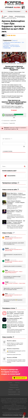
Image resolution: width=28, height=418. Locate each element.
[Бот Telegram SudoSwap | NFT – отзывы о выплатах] (4, 320)
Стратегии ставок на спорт (14, 394)
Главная (10, 382)
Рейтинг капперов (14, 385)
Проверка (10, 389)
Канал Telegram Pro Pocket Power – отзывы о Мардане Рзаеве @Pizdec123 (13, 272)
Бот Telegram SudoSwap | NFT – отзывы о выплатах (15, 319)
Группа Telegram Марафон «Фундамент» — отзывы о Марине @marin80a (16, 202)
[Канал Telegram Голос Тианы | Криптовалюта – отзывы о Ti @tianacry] (4, 211)
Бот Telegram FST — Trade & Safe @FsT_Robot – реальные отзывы (15, 312)
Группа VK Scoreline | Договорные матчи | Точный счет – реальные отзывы (15, 326)
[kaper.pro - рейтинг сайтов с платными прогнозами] (14, 5)
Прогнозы (17, 382)
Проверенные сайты (14, 387)
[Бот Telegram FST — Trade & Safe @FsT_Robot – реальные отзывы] (4, 313)
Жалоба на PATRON (12, 357)
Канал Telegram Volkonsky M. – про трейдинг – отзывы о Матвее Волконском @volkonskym (16, 222)
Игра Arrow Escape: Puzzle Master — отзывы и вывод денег (15, 284)
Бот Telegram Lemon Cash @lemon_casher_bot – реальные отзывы (14, 262)
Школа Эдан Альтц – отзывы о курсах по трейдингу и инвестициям (16, 193)
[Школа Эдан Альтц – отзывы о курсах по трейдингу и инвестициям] (4, 194)
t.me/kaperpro (11, 175)
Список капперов (12, 392)
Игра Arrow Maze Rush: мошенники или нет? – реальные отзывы (14, 238)
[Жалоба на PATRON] (4, 359)
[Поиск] (24, 166)
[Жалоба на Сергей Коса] (4, 350)
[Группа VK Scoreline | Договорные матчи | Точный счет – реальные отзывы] (4, 326)
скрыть (15, 40)
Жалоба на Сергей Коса (13, 348)
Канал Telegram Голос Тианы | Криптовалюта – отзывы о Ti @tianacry (14, 211)
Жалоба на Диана (11, 340)
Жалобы (18, 389)
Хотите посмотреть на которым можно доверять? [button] (14, 115)
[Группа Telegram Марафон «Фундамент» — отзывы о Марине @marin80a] (4, 202)
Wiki (19, 392)
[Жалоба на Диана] (4, 342)
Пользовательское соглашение (10, 415)
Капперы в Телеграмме (14, 11)
